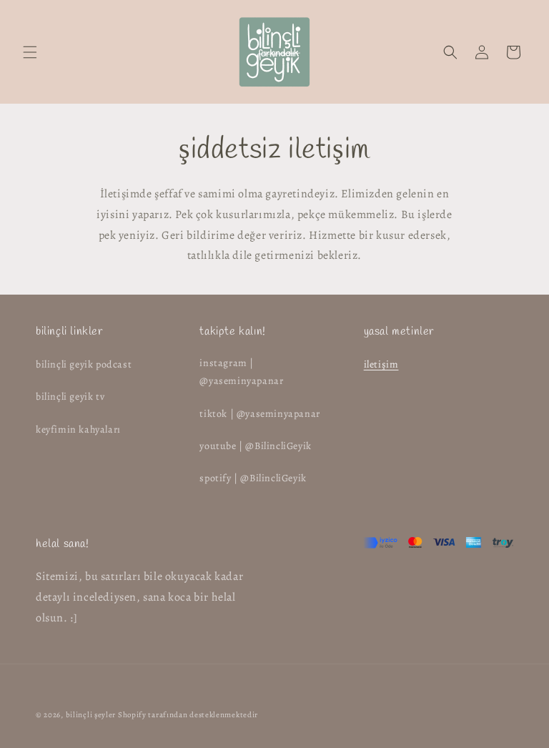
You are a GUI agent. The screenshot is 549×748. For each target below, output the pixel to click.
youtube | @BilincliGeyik (255, 446)
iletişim (381, 364)
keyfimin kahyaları (78, 429)
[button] (30, 52)
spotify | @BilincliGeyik (252, 478)
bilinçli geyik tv (70, 396)
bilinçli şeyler (91, 714)
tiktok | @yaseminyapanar (259, 413)
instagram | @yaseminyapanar (241, 372)
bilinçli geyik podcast (84, 364)
